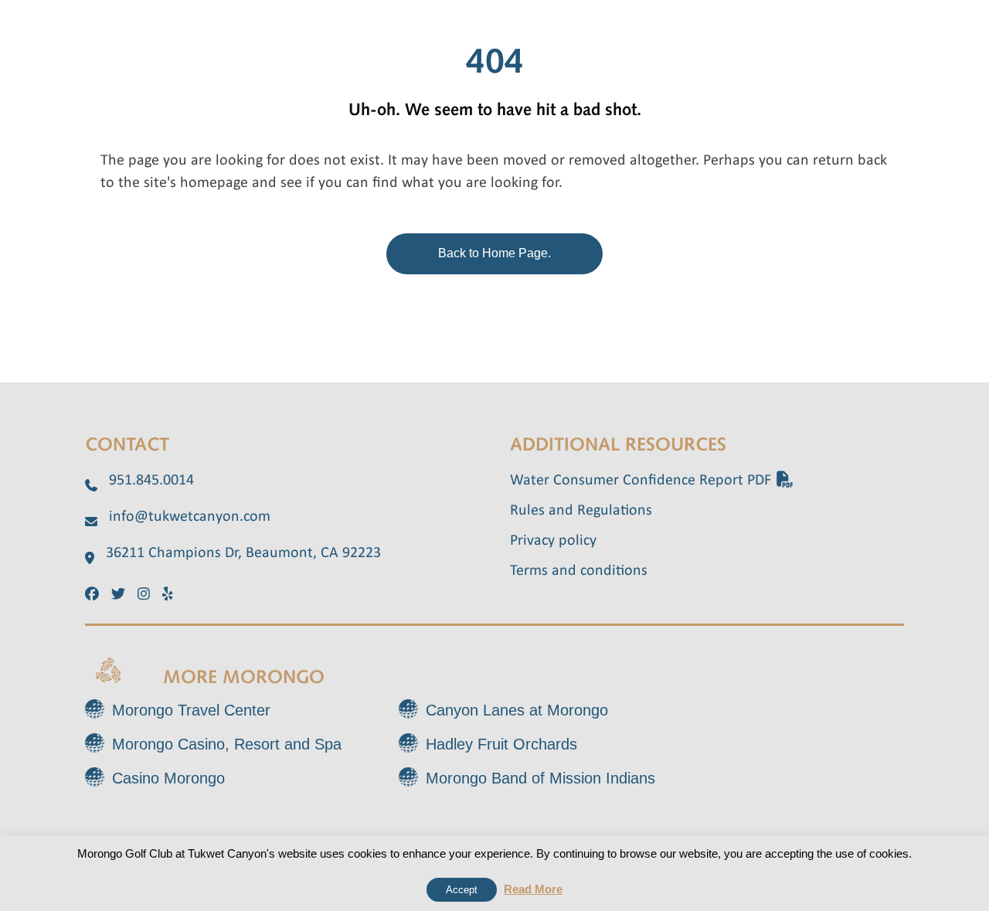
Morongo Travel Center (191, 710)
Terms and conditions (578, 571)
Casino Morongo (168, 778)
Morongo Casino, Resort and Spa (227, 744)
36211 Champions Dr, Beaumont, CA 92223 (243, 553)
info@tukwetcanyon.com (189, 517)
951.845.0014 (151, 480)
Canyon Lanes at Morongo (517, 710)
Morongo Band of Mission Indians (540, 778)
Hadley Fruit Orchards (501, 744)
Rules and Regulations (581, 510)
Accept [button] (462, 890)
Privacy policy (553, 541)
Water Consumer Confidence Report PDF (642, 480)
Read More (533, 889)
